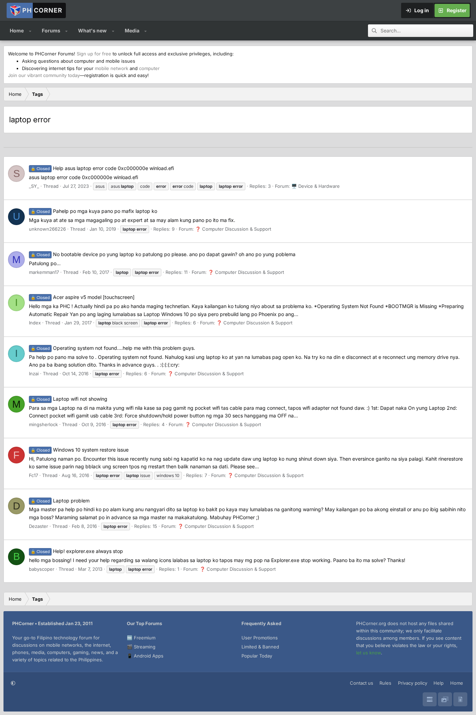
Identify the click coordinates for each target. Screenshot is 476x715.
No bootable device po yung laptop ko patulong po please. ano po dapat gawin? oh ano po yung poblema (163, 254)
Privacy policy (412, 683)
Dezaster (38, 526)
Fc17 (33, 475)
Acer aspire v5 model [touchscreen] (83, 297)
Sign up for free (94, 53)
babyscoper (41, 569)
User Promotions (259, 637)
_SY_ (34, 186)
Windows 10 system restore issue (80, 450)
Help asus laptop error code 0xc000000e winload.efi (102, 168)
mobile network (111, 68)
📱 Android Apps (145, 656)
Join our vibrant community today (44, 75)
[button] (30, 31)
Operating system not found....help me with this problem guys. (113, 348)
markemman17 (44, 272)
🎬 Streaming (141, 646)
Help (438, 683)
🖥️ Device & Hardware (315, 186)
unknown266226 (47, 229)
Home (17, 30)
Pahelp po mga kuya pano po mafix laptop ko (94, 211)
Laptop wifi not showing (69, 399)
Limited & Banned (260, 646)
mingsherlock (43, 424)
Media (132, 30)
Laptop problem (60, 500)
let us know (368, 652)
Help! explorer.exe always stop (77, 551)
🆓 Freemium (141, 637)
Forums (51, 30)
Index (35, 322)
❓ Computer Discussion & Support (233, 229)
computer (149, 68)
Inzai (34, 373)
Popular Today (256, 656)
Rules (385, 683)
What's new (92, 30)
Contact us (361, 683)
